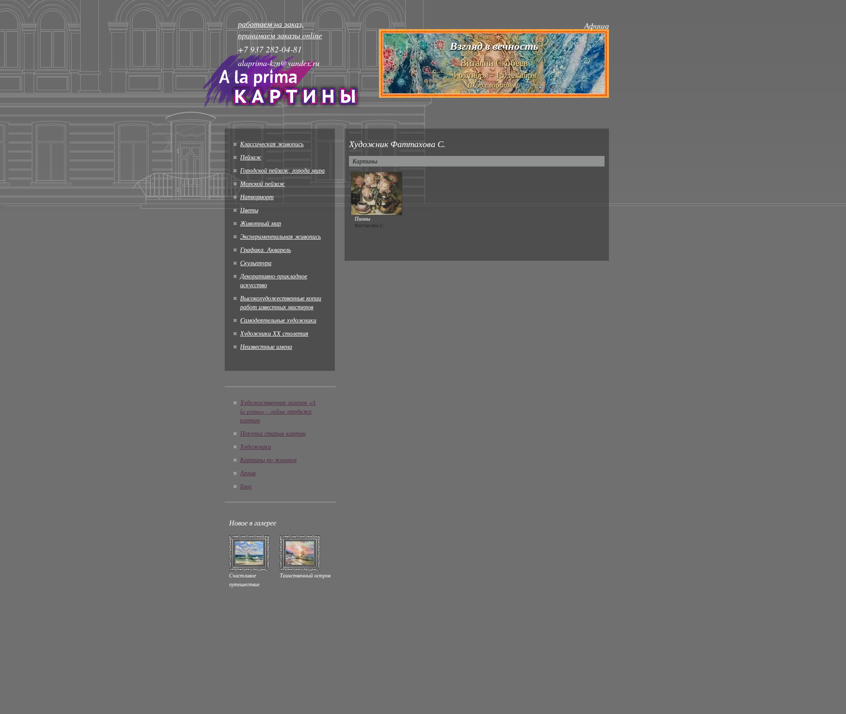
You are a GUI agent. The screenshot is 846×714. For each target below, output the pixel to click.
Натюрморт (257, 196)
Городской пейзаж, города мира (282, 170)
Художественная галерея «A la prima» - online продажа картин (278, 411)
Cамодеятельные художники (278, 320)
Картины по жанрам (268, 459)
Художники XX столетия (274, 333)
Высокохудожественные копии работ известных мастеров (280, 302)
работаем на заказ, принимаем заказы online (280, 29)
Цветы (249, 210)
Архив (248, 473)
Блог (246, 486)
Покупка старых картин (273, 433)
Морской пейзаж (262, 183)
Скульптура (255, 263)
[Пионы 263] (376, 192)
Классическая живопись (272, 144)
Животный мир (260, 223)
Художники (255, 446)
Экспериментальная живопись (280, 236)
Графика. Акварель (265, 249)
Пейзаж (250, 157)
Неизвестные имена (266, 346)
